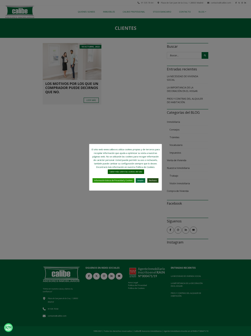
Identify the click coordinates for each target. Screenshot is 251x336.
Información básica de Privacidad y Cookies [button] (113, 180)
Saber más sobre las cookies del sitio (126, 171)
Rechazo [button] (153, 180)
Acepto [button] (140, 180)
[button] (8, 327)
